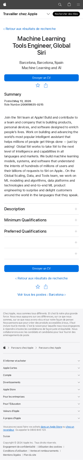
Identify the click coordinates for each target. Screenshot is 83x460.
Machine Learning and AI (41, 68)
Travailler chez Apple (20, 14)
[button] (59, 4)
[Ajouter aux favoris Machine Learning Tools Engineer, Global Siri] (38, 85)
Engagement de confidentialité (19, 446)
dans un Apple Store (51, 426)
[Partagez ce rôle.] (45, 85)
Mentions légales (12, 455)
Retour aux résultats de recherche (31, 29)
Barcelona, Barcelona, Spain (41, 62)
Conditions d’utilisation (15, 451)
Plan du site (30, 455)
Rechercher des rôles (66, 14)
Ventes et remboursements (44, 451)
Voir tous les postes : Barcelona (40, 294)
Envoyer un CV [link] (41, 77)
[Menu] (78, 4)
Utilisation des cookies (50, 446)
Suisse (6, 436)
